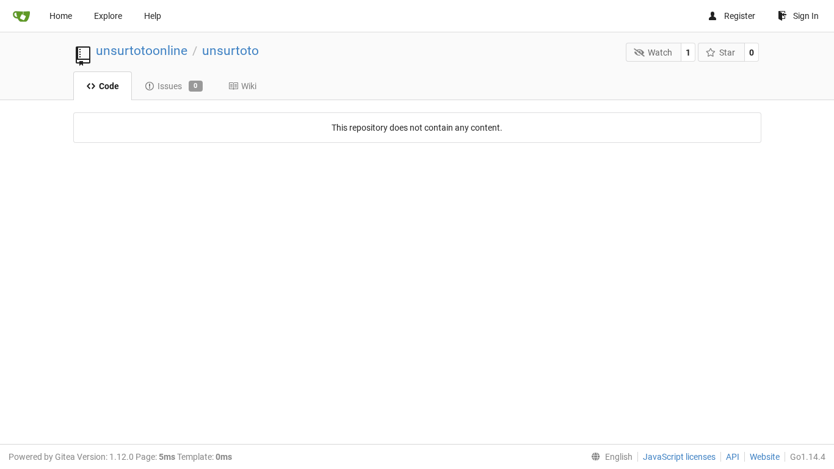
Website (765, 457)
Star (727, 52)
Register (739, 16)
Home (60, 16)
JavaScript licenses (679, 457)
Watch (660, 52)
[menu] (609, 457)
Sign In (806, 16)
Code (109, 86)
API (732, 457)
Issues (178, 86)
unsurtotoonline (141, 50)
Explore (108, 16)
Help (152, 16)
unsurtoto (230, 50)
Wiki (248, 86)
